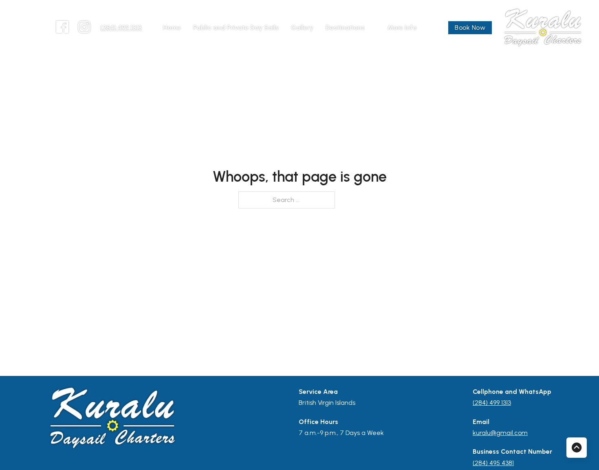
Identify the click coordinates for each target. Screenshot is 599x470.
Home (172, 27)
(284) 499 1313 (121, 27)
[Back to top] (576, 447)
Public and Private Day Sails (236, 27)
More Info (402, 27)
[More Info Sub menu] (424, 27)
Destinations (345, 27)
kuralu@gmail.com (500, 433)
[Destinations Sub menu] (372, 27)
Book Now (470, 27)
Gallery (302, 27)
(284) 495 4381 (493, 463)
